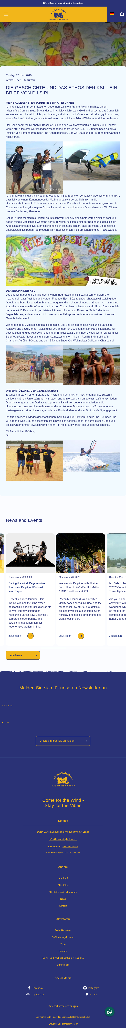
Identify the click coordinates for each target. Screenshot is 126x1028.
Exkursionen (63, 964)
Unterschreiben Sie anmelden (57, 740)
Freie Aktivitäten (63, 930)
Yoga (63, 944)
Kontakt (63, 905)
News (63, 899)
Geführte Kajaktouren (63, 937)
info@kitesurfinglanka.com (63, 839)
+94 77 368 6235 (72, 853)
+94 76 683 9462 (70, 847)
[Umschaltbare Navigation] (6, 14)
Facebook (37, 987)
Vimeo (93, 994)
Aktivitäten (63, 885)
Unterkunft (63, 878)
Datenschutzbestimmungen (63, 1006)
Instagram (93, 987)
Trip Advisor (37, 994)
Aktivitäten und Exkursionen (63, 892)
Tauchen (63, 951)
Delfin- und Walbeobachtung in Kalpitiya (63, 958)
